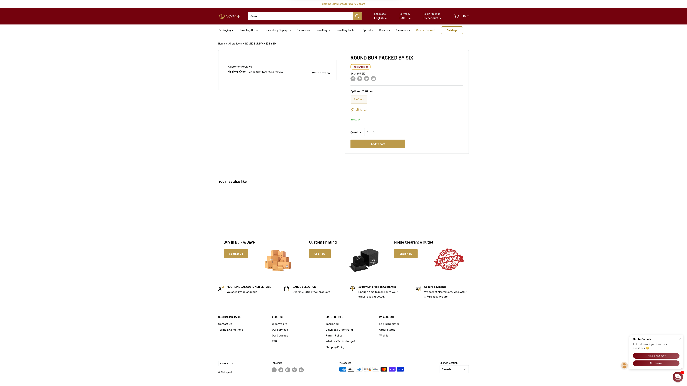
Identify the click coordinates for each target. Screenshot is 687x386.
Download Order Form (339, 329)
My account (431, 18)
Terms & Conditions (230, 329)
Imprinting (332, 323)
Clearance (402, 30)
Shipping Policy (335, 347)
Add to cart (378, 143)
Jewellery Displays (277, 30)
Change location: (449, 362)
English (224, 363)
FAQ (274, 341)
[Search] (357, 16)
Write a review (321, 73)
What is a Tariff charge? (340, 341)
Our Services (280, 329)
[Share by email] (373, 78)
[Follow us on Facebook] (274, 369)
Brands (383, 30)
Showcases (303, 30)
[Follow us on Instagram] (287, 369)
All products (235, 43)
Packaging (224, 30)
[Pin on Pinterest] (359, 78)
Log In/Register (389, 323)
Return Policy (334, 335)
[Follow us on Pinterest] (294, 369)
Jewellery (321, 30)
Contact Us (225, 323)
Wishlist (384, 335)
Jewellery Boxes (248, 30)
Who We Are (279, 323)
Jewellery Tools (345, 30)
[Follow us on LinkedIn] (301, 369)
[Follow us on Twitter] (280, 369)
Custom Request (425, 30)
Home (221, 43)
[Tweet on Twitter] (366, 78)
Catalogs (452, 30)
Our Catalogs (280, 335)
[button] (678, 377)
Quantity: (356, 132)
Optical (367, 30)
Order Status (387, 329)
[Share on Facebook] (352, 78)
